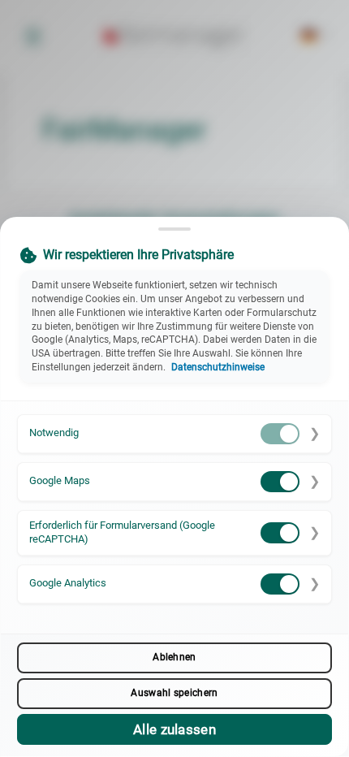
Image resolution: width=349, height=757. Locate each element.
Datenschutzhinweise (218, 367)
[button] (174, 434)
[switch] (280, 433)
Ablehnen (174, 657)
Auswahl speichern (174, 693)
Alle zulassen (174, 729)
